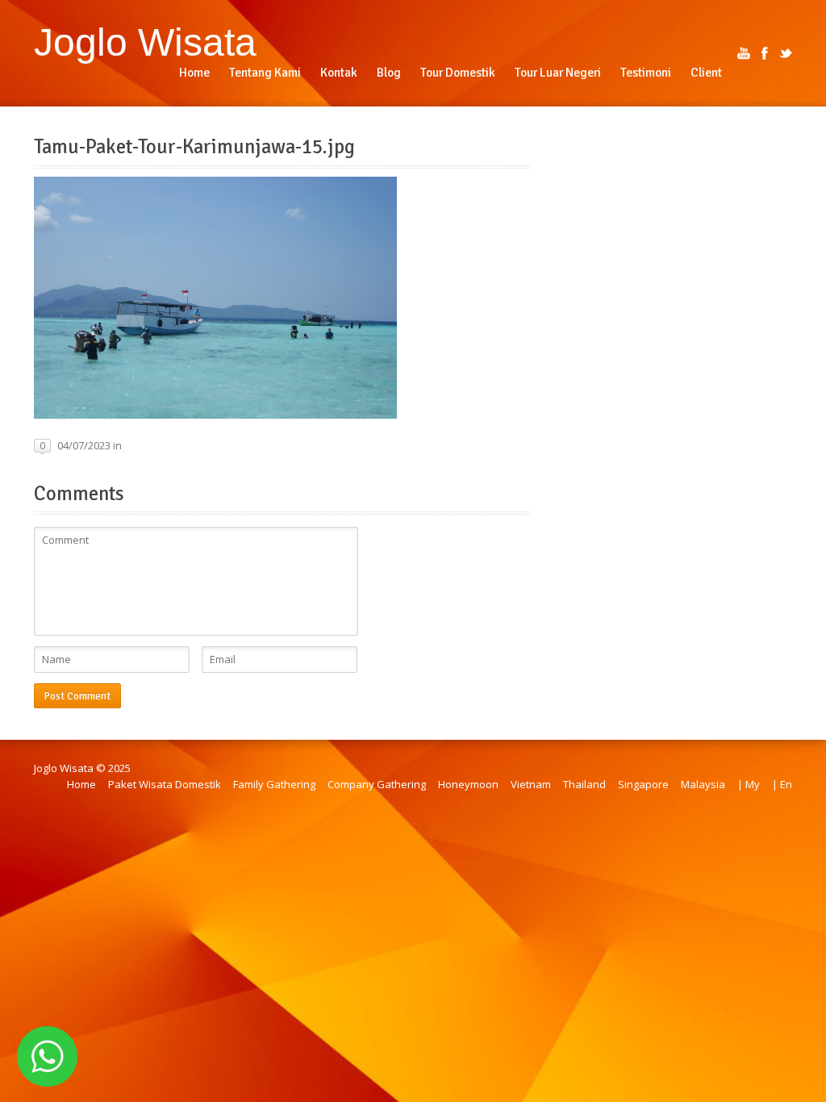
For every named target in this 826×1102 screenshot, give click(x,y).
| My (748, 784)
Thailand (584, 784)
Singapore (643, 784)
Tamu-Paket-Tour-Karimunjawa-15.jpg (194, 147)
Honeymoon (468, 784)
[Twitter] (785, 53)
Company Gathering (376, 784)
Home (81, 784)
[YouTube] (743, 53)
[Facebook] (764, 53)
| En (782, 784)
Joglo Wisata (145, 42)
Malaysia (703, 784)
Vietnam (531, 784)
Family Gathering (274, 784)
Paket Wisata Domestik (164, 784)
